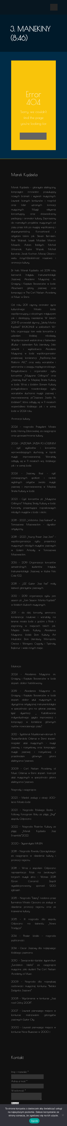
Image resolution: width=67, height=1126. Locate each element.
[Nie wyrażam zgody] (62, 1115)
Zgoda (34, 1120)
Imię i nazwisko (20, 1071)
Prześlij (15, 1103)
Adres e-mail (19, 1081)
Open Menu (54, 7)
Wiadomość (18, 1090)
